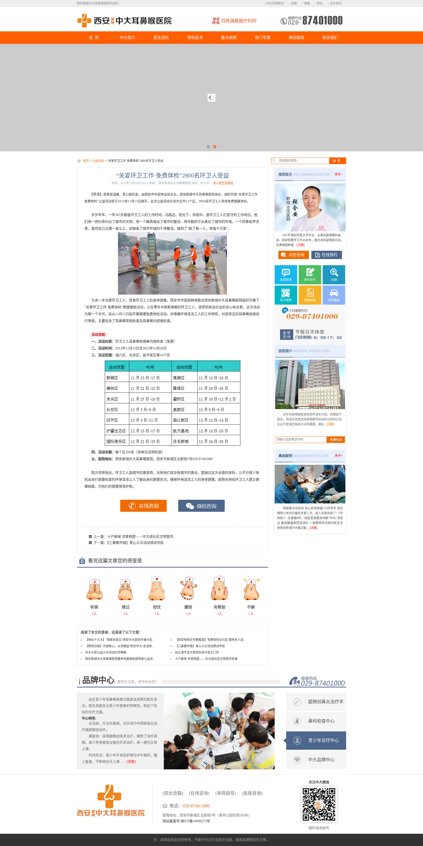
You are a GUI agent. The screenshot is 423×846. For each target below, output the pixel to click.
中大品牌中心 (321, 759)
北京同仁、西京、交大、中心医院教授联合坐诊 (211, 97)
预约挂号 (310, 280)
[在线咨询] (199, 793)
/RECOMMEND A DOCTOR (304, 174)
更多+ (338, 174)
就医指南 (310, 300)
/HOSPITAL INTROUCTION (304, 351)
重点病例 (229, 38)
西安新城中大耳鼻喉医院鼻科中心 (125, 20)
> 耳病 (293, 3)
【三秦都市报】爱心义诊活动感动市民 (135, 543)
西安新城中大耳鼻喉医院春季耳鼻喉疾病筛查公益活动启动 (121, 659)
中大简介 (127, 38)
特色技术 (195, 38)
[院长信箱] (173, 793)
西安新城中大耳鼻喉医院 (115, 802)
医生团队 (161, 38)
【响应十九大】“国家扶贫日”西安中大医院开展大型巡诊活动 (121, 640)
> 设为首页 (335, 3)
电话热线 (317, 681)
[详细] (330, 424)
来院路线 (296, 38)
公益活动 (98, 161)
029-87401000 (311, 20)
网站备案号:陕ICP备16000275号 (186, 821)
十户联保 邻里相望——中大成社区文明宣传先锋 (143, 536)
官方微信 (286, 300)
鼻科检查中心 (321, 721)
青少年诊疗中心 (323, 740)
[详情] (301, 245)
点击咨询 (296, 255)
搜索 (337, 160)
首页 (86, 161)
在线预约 (329, 255)
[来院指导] (225, 793)
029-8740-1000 (196, 805)
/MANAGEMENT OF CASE (304, 456)
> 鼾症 (319, 3)
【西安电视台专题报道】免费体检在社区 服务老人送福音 (211, 640)
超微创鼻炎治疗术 (325, 701)
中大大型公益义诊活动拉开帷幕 (105, 652)
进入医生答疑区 (223, 183)
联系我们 (330, 38)
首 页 (94, 38)
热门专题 (262, 38)
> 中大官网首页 (274, 3)
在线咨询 (143, 506)
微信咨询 (201, 506)
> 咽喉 (306, 3)
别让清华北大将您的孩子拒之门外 (197, 652)
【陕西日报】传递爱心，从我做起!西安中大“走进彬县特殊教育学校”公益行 (121, 646)
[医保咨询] (252, 793)
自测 (334, 280)
